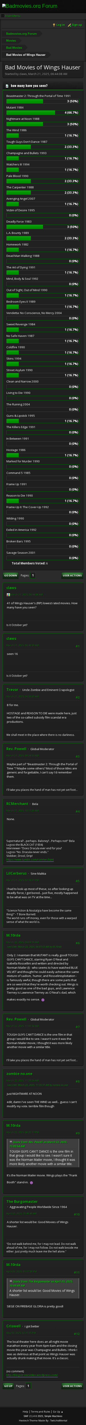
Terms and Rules (40, 1411)
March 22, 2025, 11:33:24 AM (22, 1080)
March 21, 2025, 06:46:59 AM (22, 645)
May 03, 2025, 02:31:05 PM (21, 1332)
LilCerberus (16, 873)
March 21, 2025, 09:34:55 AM (22, 755)
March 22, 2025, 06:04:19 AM (22, 942)
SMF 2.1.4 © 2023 (33, 1416)
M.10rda (13, 935)
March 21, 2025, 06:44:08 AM (26, 594)
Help (25, 1411)
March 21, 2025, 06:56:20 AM (22, 696)
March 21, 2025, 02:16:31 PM (22, 880)
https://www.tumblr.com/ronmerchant (30, 859)
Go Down (10, 575)
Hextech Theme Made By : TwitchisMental (43, 1420)
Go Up (8, 1386)
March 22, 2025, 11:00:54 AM (22, 1026)
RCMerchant (17, 803)
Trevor (12, 689)
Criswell (13, 1326)
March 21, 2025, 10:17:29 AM (22, 810)
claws (11, 587)
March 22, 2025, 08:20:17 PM (22, 1132)
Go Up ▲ (58, 1411)
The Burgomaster (22, 1201)
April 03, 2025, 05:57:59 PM (21, 1271)
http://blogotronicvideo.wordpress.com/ (32, 1375)
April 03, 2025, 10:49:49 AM (21, 1213)
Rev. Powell (16, 748)
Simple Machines (53, 1416)
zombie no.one (19, 1073)
